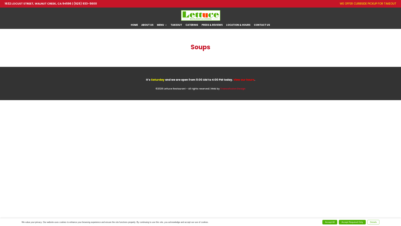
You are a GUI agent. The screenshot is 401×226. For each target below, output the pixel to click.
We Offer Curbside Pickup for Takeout (368, 3)
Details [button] (373, 222)
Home (134, 25)
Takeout (176, 25)
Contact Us (262, 25)
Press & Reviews (212, 25)
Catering (191, 25)
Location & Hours (238, 25)
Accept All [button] (330, 222)
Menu (160, 25)
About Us (147, 25)
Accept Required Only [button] (352, 222)
